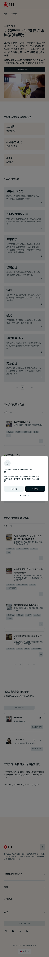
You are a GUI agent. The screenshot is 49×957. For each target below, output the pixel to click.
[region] (24, 478)
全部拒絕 (14, 489)
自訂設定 (24, 495)
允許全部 (35, 489)
